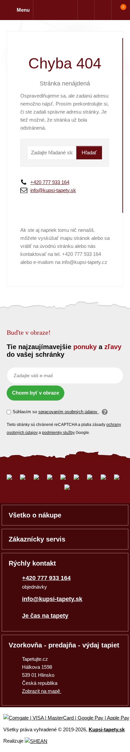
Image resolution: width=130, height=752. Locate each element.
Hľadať (89, 152)
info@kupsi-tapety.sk (53, 190)
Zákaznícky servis (37, 539)
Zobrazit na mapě (41, 691)
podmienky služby (58, 432)
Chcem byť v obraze (35, 393)
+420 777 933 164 (49, 182)
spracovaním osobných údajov (68, 411)
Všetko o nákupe (35, 515)
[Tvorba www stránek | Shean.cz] (36, 741)
